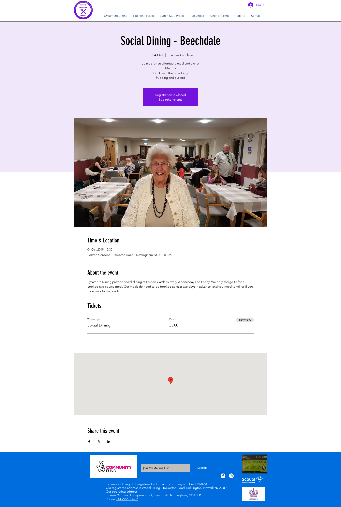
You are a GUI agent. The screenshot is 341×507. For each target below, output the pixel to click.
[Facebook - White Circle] (223, 475)
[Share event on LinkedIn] (109, 441)
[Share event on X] (99, 441)
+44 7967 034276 (127, 499)
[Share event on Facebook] (89, 441)
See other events (170, 99)
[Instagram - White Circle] (231, 475)
